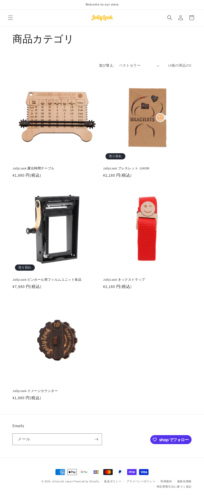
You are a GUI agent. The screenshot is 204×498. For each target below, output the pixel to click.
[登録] (96, 439)
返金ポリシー (112, 481)
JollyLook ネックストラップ (124, 280)
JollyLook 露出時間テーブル (33, 168)
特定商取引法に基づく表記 (174, 486)
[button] (10, 17)
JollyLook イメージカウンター (35, 391)
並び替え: (106, 65)
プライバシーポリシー (140, 481)
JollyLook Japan (62, 481)
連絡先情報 (184, 481)
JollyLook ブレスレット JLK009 (126, 168)
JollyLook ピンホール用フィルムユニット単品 (47, 280)
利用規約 (166, 481)
